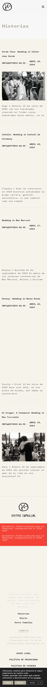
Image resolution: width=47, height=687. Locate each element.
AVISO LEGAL (23, 653)
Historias (23, 614)
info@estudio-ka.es (13, 63)
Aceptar (8, 683)
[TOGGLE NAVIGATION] (37, 7)
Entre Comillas (23, 623)
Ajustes (32, 683)
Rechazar (20, 683)
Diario (23, 618)
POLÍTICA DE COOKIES (23, 666)
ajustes (37, 678)
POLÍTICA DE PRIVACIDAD (23, 660)
